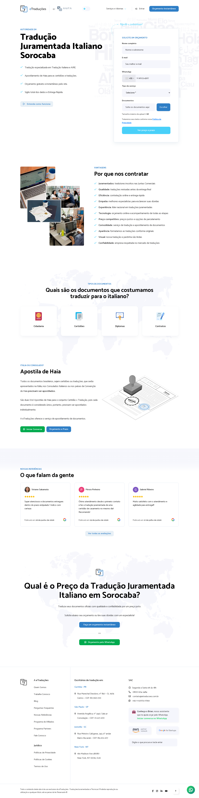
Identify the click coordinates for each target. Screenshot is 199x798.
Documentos (128, 100)
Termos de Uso (41, 766)
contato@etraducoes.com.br (145, 696)
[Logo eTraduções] (34, 9)
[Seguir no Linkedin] (161, 791)
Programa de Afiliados (44, 722)
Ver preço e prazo (146, 130)
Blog (36, 701)
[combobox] (129, 78)
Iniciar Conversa (34, 429)
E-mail (125, 57)
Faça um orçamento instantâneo (99, 625)
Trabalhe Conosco (42, 694)
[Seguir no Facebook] (153, 791)
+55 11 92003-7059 (141, 701)
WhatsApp (126, 72)
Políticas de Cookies (43, 759)
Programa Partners (42, 729)
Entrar (142, 9)
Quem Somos (40, 687)
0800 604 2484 (139, 692)
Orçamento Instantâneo (164, 9)
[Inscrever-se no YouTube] (166, 791)
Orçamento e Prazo (58, 429)
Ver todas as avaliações (99, 533)
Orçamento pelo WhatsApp (101, 642)
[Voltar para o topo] (176, 791)
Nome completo (129, 43)
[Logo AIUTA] (64, 8)
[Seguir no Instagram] (157, 791)
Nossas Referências (43, 715)
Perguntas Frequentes (44, 708)
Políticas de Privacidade (45, 752)
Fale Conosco (40, 735)
